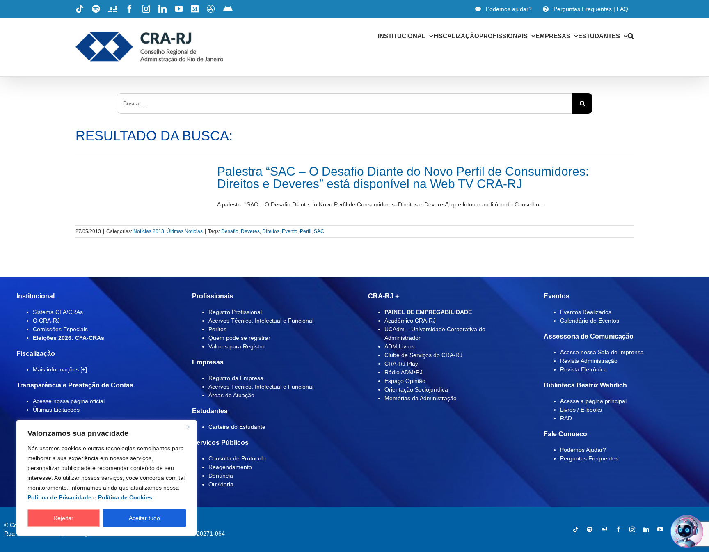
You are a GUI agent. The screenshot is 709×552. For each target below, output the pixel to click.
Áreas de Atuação (231, 395)
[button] (631, 35)
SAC (319, 231)
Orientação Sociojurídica (416, 389)
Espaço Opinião (404, 381)
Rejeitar (63, 518)
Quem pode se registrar (239, 337)
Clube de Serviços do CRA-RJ (423, 355)
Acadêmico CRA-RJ (410, 320)
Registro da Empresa (235, 378)
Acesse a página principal (593, 401)
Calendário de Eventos (589, 320)
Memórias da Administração (420, 398)
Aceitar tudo (144, 518)
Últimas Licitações (56, 409)
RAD (566, 418)
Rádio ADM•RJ (403, 372)
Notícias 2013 (148, 231)
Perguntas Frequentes (589, 458)
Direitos (270, 231)
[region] (106, 478)
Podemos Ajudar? (583, 450)
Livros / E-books (581, 409)
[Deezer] (604, 529)
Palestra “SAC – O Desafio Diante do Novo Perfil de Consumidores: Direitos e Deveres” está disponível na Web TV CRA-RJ (403, 177)
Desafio (229, 231)
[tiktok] (576, 529)
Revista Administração (589, 360)
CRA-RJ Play (401, 363)
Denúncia (220, 475)
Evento (289, 231)
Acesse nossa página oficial (69, 401)
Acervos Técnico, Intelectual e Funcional (260, 320)
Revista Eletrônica (583, 369)
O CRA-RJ (46, 320)
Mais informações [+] (60, 369)
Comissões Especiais (60, 329)
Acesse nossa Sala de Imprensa (602, 352)
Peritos (217, 329)
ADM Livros (399, 346)
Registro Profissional (235, 312)
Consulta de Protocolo (237, 458)
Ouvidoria (220, 484)
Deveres (250, 231)
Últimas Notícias (185, 231)
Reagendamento (230, 467)
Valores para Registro (236, 346)
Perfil (305, 231)
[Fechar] (188, 427)
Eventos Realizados (585, 312)
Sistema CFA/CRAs (58, 312)
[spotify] (589, 529)
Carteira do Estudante (236, 427)
